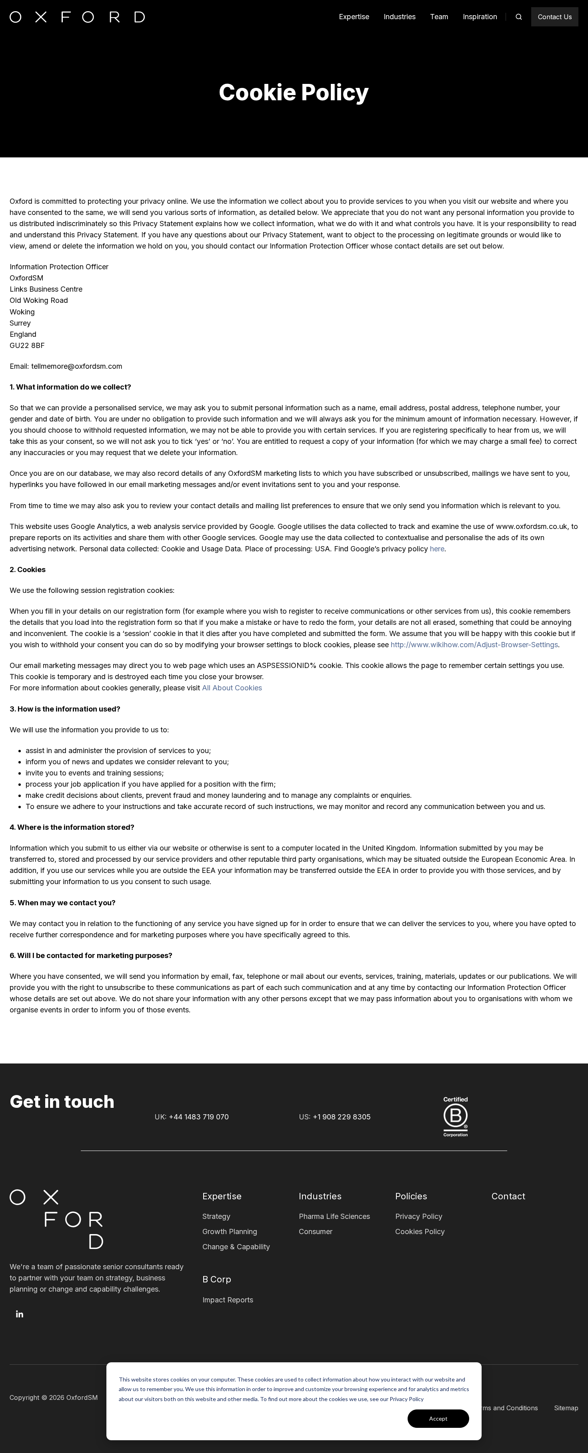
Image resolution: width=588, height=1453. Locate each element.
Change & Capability (236, 1246)
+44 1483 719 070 (199, 1117)
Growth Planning (229, 1231)
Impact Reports (227, 1300)
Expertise (354, 16)
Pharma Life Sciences (334, 1216)
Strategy (216, 1216)
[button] (519, 17)
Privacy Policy (418, 1216)
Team (439, 16)
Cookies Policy (420, 1231)
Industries (400, 16)
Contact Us (555, 17)
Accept (438, 1418)
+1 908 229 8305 (342, 1117)
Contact (508, 1196)
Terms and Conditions (505, 1408)
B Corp (216, 1279)
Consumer (315, 1231)
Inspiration (480, 16)
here (437, 549)
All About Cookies (232, 688)
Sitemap (566, 1408)
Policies (411, 1196)
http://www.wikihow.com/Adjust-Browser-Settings (474, 644)
